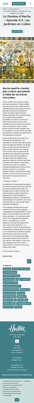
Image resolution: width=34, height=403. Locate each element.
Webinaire (18, 307)
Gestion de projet (9, 279)
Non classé (20, 293)
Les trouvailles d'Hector (11, 290)
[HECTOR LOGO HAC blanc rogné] (17, 325)
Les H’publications (17, 365)
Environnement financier (11, 276)
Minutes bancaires (9, 293)
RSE (26, 300)
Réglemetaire (8, 300)
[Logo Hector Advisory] (5, 1)
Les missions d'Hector (10, 283)
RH (15, 300)
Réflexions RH (21, 297)
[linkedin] (17, 341)
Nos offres (17, 348)
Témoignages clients (23, 303)
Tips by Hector (8, 307)
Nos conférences (17, 352)
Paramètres (27, 381)
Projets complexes (9, 297)
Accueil (17, 345)
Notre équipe (17, 358)
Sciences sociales (9, 303)
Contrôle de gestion (10, 272)
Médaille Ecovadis (17, 367)
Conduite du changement (21, 269)
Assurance (7, 269)
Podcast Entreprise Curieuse (17, 370)
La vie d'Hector (17, 31)
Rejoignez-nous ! (17, 360)
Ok (17, 400)
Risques (20, 300)
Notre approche (17, 350)
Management (24, 290)
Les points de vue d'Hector (12, 286)
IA (17, 279)
